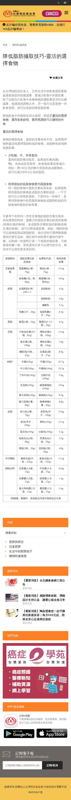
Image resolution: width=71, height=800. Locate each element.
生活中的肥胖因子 (20, 551)
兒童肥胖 (15, 546)
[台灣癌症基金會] (15, 13)
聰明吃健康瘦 (19, 45)
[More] (65, 2)
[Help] (59, 2)
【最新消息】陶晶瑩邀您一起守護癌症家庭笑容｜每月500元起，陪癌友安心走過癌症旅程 (44, 615)
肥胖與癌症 (16, 542)
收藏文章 (57, 77)
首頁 (5, 45)
